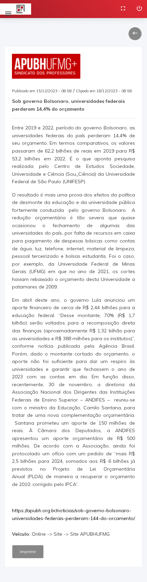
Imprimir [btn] (28, 551)
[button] (135, 33)
